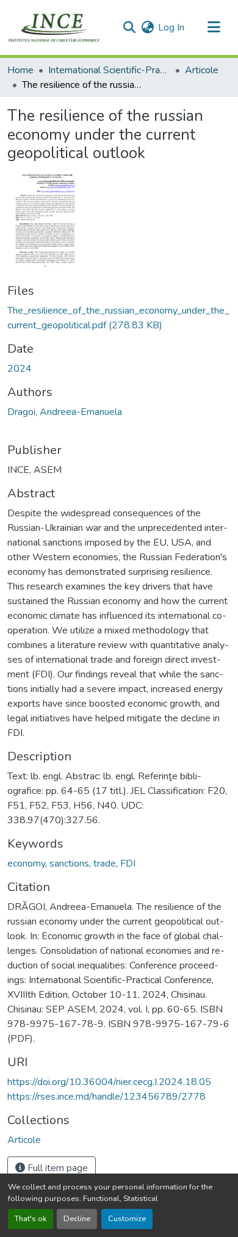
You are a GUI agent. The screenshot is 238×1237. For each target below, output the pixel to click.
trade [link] (104, 863)
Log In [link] (171, 27)
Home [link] (20, 70)
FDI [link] (127, 863)
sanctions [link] (69, 863)
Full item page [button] (56, 1168)
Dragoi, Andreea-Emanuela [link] (64, 412)
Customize (127, 1218)
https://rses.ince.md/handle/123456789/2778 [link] (106, 1096)
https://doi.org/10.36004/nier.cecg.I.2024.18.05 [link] (109, 1082)
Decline (76, 1218)
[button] (54, 27)
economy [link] (26, 863)
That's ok (30, 1218)
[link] (119, 318)
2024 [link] (19, 368)
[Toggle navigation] (214, 27)
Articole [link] (201, 70)
